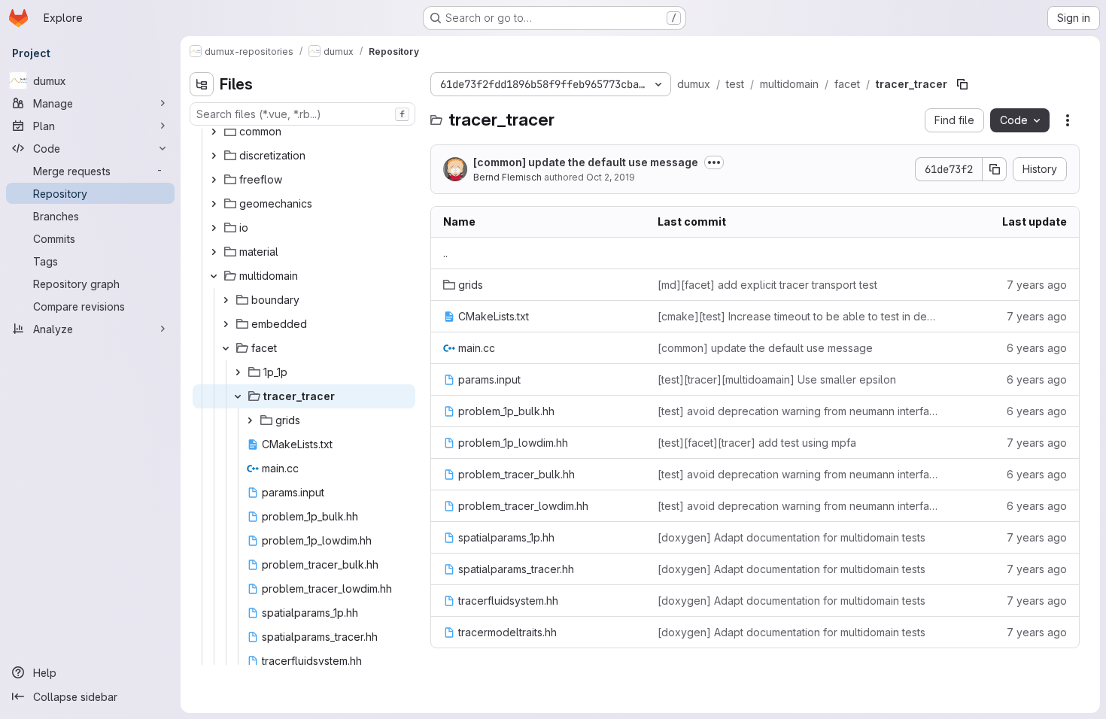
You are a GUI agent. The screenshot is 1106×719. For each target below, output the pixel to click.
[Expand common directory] (214, 132)
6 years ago (1037, 347)
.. (445, 253)
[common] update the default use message (585, 162)
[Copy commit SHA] (995, 169)
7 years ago (1037, 284)
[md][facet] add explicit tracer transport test (767, 284)
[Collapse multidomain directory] (214, 276)
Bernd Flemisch (507, 177)
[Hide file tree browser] (202, 84)
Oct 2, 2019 (610, 177)
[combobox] (302, 114)
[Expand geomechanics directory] (214, 204)
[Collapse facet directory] (226, 348)
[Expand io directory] (214, 228)
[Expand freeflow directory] (214, 180)
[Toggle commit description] (714, 162)
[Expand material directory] (214, 252)
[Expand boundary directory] (226, 300)
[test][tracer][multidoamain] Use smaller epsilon (777, 379)
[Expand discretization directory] (214, 156)
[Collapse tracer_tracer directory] (238, 396)
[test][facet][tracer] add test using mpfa (757, 442)
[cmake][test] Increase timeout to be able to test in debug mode (798, 316)
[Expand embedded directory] (226, 324)
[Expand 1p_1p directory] (238, 372)
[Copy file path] (962, 84)
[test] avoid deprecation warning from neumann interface (798, 411)
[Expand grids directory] (250, 420)
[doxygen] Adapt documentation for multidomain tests (791, 537)
